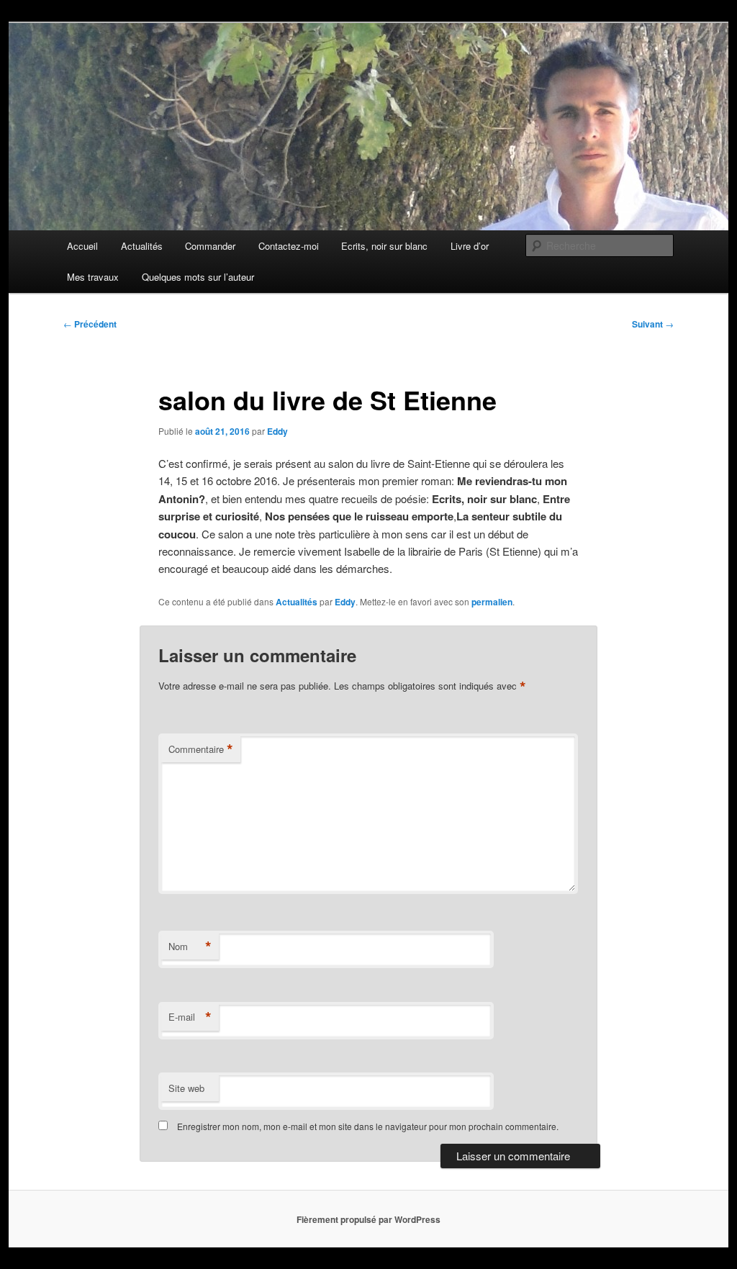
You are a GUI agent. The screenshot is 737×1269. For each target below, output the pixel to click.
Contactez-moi (288, 246)
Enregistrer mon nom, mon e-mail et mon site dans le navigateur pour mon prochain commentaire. (368, 1126)
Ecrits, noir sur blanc (384, 246)
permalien (491, 601)
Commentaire (200, 749)
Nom (190, 946)
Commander (210, 246)
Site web (186, 1088)
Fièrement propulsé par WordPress (368, 1219)
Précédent (90, 323)
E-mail (190, 1017)
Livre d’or (470, 246)
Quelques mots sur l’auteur (198, 277)
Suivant (653, 323)
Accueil (82, 246)
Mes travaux (93, 277)
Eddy (277, 431)
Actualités (142, 246)
